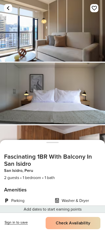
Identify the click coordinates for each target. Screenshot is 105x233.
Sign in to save (16, 222)
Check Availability (73, 223)
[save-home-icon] (94, 8)
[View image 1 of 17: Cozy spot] (52, 31)
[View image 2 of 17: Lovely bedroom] (52, 93)
